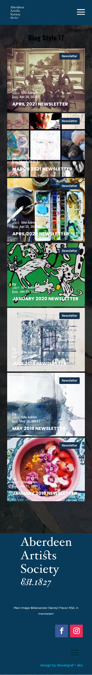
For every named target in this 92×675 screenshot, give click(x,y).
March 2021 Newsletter (42, 169)
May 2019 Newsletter (38, 428)
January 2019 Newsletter (44, 493)
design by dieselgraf (57, 665)
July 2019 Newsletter (39, 363)
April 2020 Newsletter (40, 234)
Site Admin (29, 93)
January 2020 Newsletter (45, 298)
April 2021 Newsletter (40, 104)
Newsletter (69, 56)
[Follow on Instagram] (76, 631)
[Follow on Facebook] (61, 631)
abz (80, 665)
